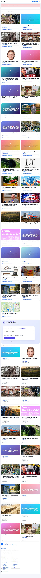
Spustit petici (35, 1)
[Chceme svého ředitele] (30, 111)
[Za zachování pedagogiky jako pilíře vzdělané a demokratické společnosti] (30, 166)
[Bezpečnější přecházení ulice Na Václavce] (10, 310)
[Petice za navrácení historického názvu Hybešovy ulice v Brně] (30, 255)
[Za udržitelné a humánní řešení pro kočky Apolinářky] (10, 22)
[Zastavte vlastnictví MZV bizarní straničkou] (30, 58)
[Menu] (39, 1)
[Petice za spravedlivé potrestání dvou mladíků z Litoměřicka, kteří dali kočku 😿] (30, 237)
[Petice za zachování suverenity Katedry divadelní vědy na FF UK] (10, 237)
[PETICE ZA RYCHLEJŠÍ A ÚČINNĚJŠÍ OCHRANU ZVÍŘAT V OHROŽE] (30, 93)
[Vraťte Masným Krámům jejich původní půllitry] (30, 274)
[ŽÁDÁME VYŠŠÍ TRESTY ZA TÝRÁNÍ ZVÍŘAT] (10, 40)
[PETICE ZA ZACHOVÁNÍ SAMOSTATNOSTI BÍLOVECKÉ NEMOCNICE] (10, 292)
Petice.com (3, 1)
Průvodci (3, 557)
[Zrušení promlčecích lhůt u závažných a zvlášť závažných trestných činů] (30, 148)
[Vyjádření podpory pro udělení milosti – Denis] (30, 75)
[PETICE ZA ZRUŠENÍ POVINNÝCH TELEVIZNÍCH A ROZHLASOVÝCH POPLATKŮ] (10, 148)
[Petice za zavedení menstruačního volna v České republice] (10, 255)
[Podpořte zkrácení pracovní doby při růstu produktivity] (10, 274)
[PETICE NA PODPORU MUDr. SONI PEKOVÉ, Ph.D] (10, 58)
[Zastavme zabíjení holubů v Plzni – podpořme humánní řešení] (30, 292)
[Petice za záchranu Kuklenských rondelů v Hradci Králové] (10, 219)
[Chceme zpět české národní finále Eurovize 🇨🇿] (30, 201)
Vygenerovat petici (10, 337)
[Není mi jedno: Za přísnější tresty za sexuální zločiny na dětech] (30, 22)
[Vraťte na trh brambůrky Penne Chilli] (10, 184)
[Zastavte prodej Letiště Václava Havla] (30, 184)
